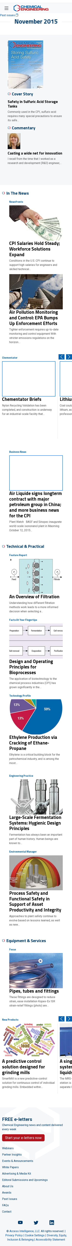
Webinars (8, 1148)
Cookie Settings (35, 1235)
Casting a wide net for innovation (35, 153)
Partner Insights (12, 1154)
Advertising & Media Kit (16, 1173)
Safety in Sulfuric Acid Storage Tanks (33, 104)
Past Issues (9, 1199)
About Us (7, 1186)
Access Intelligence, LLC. (24, 1231)
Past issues (8, 15)
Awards (6, 1192)
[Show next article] (69, 356)
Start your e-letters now (23, 1138)
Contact (6, 1211)
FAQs (5, 1205)
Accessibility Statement (50, 1239)
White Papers (10, 1167)
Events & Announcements (17, 1161)
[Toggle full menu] (6, 8)
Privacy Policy (14, 1235)
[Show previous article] (61, 356)
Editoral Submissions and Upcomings (25, 1180)
